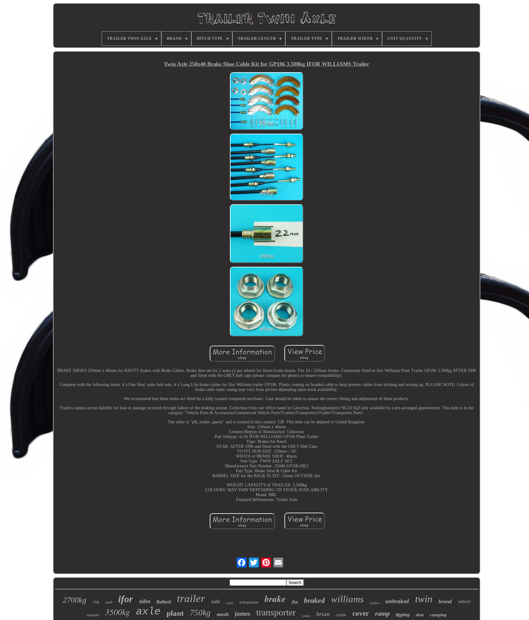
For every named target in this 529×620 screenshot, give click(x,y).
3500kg (117, 612)
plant (175, 613)
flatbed (163, 601)
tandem (93, 615)
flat (295, 602)
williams (347, 599)
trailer (191, 598)
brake (275, 598)
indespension (248, 602)
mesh (223, 614)
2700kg (74, 600)
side (215, 601)
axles (229, 603)
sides (144, 601)
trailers (374, 603)
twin (424, 598)
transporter (276, 612)
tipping (403, 614)
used (108, 602)
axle (148, 612)
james (242, 613)
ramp (382, 613)
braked (314, 600)
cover (360, 613)
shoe (420, 615)
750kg (200, 612)
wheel (464, 601)
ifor (125, 598)
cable (341, 614)
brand (445, 601)
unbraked (397, 601)
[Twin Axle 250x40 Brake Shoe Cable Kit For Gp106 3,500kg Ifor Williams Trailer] (267, 101)
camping (438, 614)
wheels (306, 616)
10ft (95, 602)
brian (323, 614)
